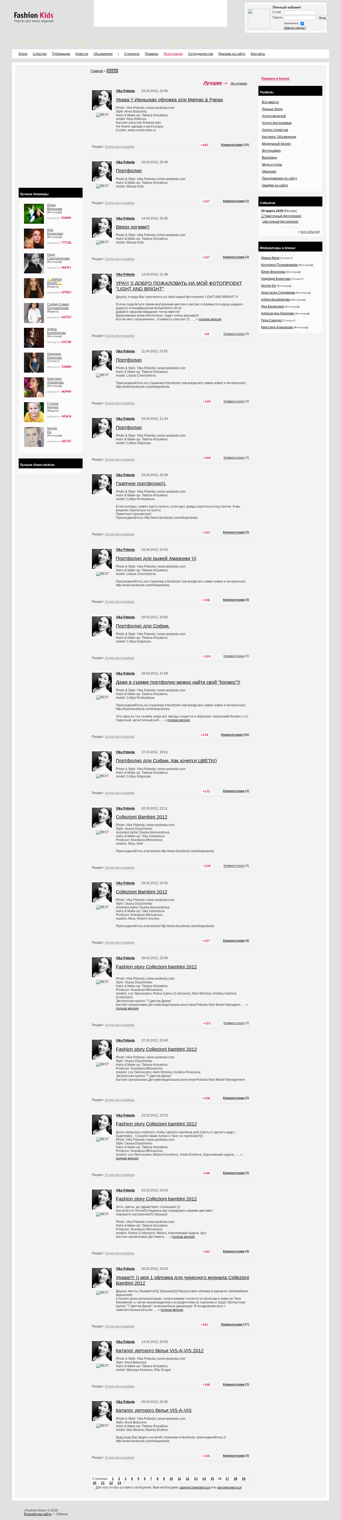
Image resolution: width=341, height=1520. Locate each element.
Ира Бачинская (55, 232)
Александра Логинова (277, 313)
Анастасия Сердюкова (278, 292)
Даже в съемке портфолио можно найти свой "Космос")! (178, 682)
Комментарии (231, 145)
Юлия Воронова (54, 207)
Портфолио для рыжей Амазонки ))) (156, 558)
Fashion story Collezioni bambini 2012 (156, 967)
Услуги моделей (274, 116)
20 (94, 1483)
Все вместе (270, 102)
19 (244, 1479)
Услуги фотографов (119, 147)
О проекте (132, 54)
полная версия (210, 319)
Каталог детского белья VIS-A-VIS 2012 (160, 1350)
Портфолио (129, 170)
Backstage (269, 157)
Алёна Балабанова (56, 331)
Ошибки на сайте (275, 185)
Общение (269, 171)
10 (171, 1479)
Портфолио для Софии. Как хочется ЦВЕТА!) (166, 760)
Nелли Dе (268, 286)
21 (103, 1483)
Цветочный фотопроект (280, 222)
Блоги (23, 54)
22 (111, 1483)
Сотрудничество (200, 54)
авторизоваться (229, 1487)
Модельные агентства (193, 42)
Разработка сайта (37, 1514)
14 (204, 1479)
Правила (151, 54)
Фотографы (74, 42)
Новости (81, 54)
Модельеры (144, 42)
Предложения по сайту (279, 178)
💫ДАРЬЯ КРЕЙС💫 (54, 281)
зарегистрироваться (194, 1487)
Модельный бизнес (276, 144)
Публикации (61, 54)
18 (235, 1479)
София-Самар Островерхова (58, 306)
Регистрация (173, 54)
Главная (97, 71)
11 (179, 1479)
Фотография (271, 151)
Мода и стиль (272, 164)
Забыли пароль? (295, 27)
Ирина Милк (270, 258)
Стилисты (109, 42)
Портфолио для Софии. (143, 626)
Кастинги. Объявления (279, 137)
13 (196, 1479)
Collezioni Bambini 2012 (141, 817)
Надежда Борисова (54, 356)
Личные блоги (272, 109)
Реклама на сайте (231, 54)
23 (119, 1483)
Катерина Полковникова (279, 265)
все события (310, 232)
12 (187, 1479)
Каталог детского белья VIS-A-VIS (154, 1410)
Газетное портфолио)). (141, 483)
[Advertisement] (160, 13)
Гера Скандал (271, 320)
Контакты (258, 54)
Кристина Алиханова (55, 380)
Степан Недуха (53, 405)
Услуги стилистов (275, 130)
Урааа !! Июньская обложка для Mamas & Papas (169, 99)
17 (227, 1479)
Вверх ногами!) (132, 227)
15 (212, 1479)
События (40, 54)
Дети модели (35, 42)
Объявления (103, 54)
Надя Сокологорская (58, 256)
